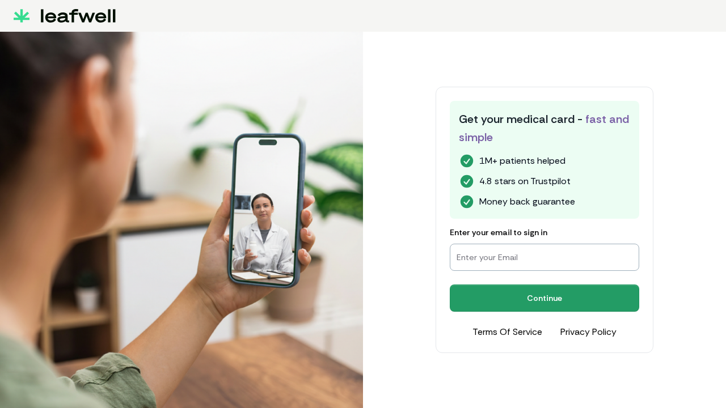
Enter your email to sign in (498, 232)
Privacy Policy (588, 332)
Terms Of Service (507, 332)
